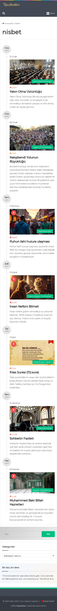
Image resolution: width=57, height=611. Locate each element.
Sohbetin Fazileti (22, 438)
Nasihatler (21, 606)
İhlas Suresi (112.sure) (24, 372)
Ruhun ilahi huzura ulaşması (30, 241)
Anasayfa (8, 23)
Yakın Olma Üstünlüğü (26, 91)
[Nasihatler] (11, 5)
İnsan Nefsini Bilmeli (24, 306)
